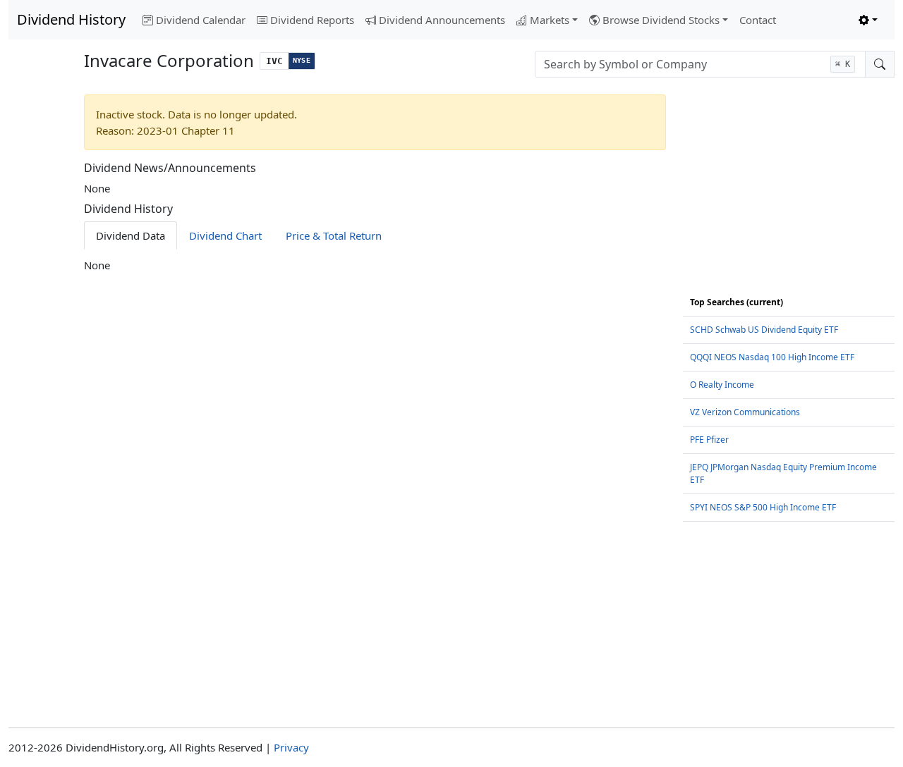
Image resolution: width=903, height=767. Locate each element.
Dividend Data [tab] (130, 235)
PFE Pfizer (709, 440)
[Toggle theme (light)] (868, 20)
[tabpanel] (375, 265)
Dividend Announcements (442, 20)
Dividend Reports (312, 20)
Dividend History (71, 19)
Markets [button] (549, 20)
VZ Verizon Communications (745, 412)
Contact (757, 20)
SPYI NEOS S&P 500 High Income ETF (763, 507)
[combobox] (700, 64)
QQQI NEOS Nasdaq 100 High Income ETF (772, 357)
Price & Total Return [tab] (334, 235)
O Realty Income (722, 385)
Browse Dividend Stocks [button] (661, 20)
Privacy (291, 747)
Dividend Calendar (201, 20)
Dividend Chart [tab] (225, 235)
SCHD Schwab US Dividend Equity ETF (764, 330)
